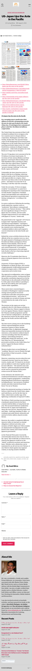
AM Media (9, 668)
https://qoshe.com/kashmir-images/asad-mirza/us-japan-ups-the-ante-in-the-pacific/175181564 (15, 110)
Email (3, 524)
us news (24, 458)
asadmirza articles (20, 457)
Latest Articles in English (16, 12)
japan (27, 457)
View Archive (5, 474)
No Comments (17, 25)
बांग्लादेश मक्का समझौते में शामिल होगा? (10, 627)
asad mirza (12, 457)
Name (3, 517)
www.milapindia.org (14, 610)
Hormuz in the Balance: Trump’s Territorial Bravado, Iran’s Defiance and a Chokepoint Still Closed (15, 653)
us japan (19, 458)
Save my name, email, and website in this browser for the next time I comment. (16, 538)
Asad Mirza (12, 23)
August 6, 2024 (22, 23)
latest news (13, 458)
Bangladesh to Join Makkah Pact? (12, 633)
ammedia (6, 457)
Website (3, 530)
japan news (6, 458)
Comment (4, 502)
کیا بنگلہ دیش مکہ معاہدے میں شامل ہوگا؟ (15, 622)
